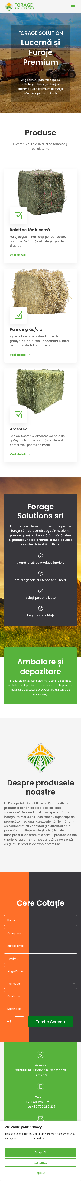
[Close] (77, 1124)
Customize (40, 1162)
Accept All (41, 1152)
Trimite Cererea (50, 1021)
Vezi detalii (18, 255)
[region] (40, 1151)
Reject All (40, 1173)
